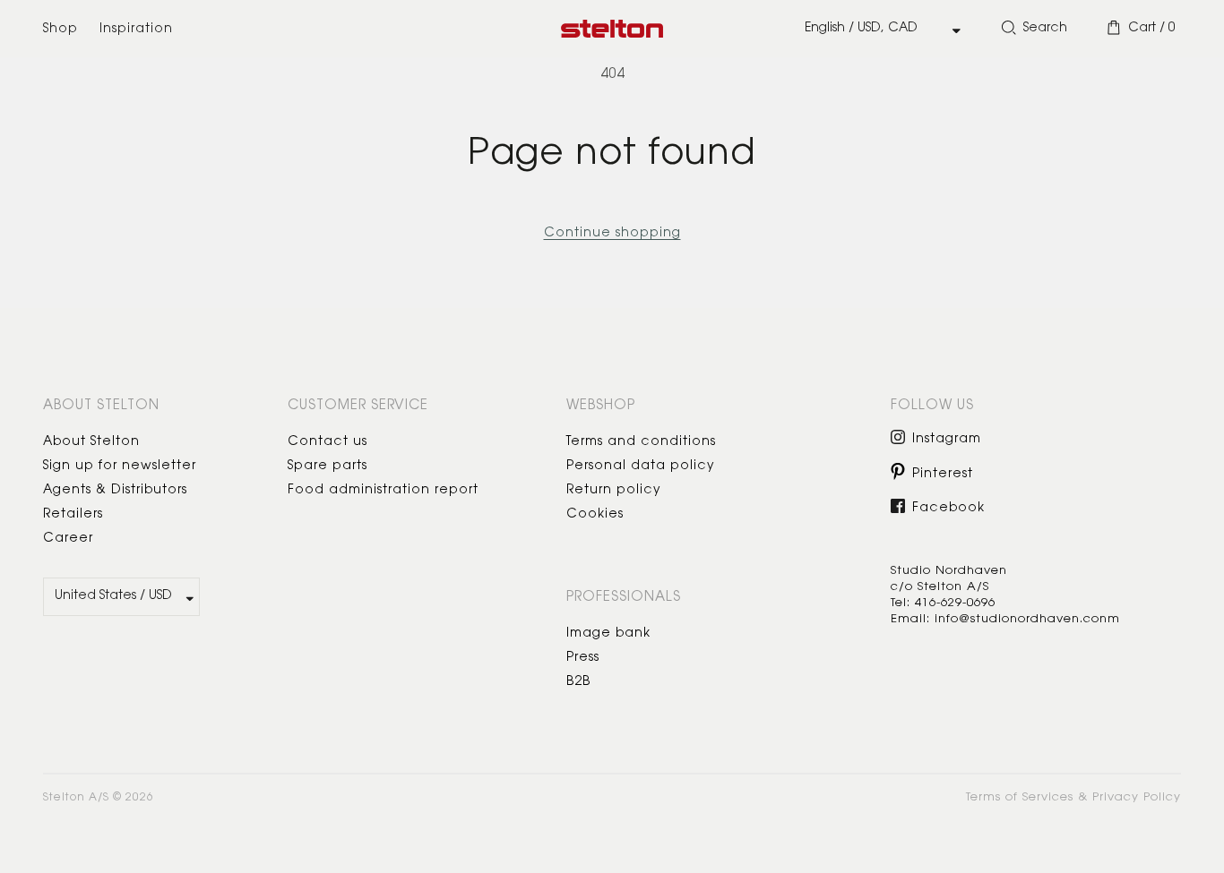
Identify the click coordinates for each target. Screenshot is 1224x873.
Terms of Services (1019, 797)
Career (68, 539)
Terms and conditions (641, 442)
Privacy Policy (1136, 797)
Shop (60, 29)
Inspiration (136, 29)
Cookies (595, 515)
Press (582, 658)
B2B (578, 682)
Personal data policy (640, 466)
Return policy (613, 490)
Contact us (327, 442)
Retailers (73, 515)
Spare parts (327, 466)
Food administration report (383, 490)
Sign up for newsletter (119, 466)
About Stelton (91, 442)
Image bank (608, 634)
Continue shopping (612, 233)
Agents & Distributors (115, 490)
